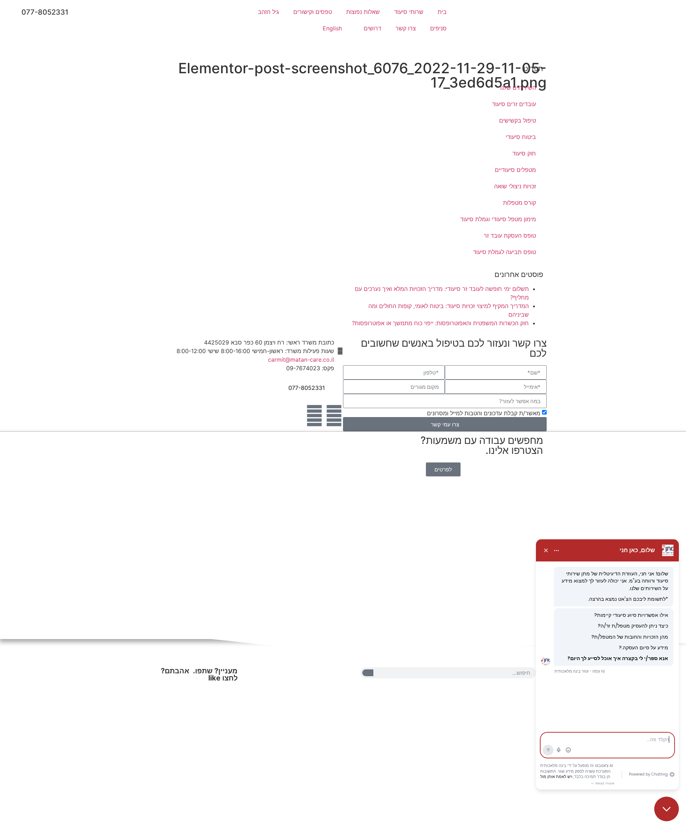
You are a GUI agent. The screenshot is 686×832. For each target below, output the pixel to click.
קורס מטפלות (519, 202)
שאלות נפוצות (363, 11)
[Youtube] (314, 416)
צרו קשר (406, 28)
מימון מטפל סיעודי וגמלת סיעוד (498, 219)
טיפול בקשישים (517, 120)
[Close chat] (666, 809)
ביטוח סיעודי (521, 136)
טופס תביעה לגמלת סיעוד (504, 252)
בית (442, 11)
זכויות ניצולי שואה (515, 186)
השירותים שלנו (518, 87)
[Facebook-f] (334, 416)
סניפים (438, 28)
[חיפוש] (367, 672)
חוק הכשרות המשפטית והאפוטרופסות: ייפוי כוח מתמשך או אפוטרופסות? (440, 323)
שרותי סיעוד (408, 11)
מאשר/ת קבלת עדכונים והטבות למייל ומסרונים (483, 413)
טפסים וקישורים (312, 11)
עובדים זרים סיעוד (514, 104)
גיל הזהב (268, 11)
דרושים (372, 28)
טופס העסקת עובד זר (510, 235)
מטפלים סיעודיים (515, 169)
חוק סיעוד (524, 153)
